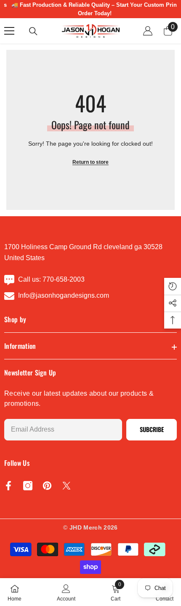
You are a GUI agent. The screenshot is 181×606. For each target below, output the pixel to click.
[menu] (9, 31)
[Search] (33, 31)
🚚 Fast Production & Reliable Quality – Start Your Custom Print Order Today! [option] (90, 9)
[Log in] (147, 30)
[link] (66, 592)
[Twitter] (66, 485)
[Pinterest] (47, 485)
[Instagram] (27, 485)
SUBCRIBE (152, 429)
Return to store (90, 162)
